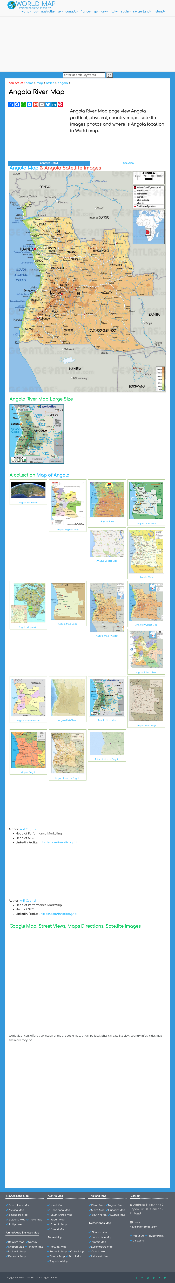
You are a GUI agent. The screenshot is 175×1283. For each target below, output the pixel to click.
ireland (159, 11)
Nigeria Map (116, 1205)
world (25, 11)
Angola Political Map (146, 672)
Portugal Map (58, 1247)
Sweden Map (16, 1247)
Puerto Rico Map (102, 1237)
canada (71, 11)
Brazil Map (75, 1256)
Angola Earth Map (28, 502)
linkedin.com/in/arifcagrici (58, 842)
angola (63, 83)
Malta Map (98, 1210)
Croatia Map (98, 1251)
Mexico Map (16, 1210)
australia (47, 11)
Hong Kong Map (60, 1210)
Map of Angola (53, 475)
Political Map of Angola (107, 759)
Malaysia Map (17, 1251)
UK (59, 11)
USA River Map (26, 1165)
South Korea (99, 1215)
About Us (138, 1236)
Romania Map (58, 1251)
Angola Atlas (107, 521)
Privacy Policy (156, 1236)
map (40, 83)
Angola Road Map (146, 725)
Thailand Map (97, 1196)
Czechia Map (58, 1224)
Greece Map (57, 1256)
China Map (98, 1205)
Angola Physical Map (146, 625)
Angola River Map (107, 720)
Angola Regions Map (67, 529)
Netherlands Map (100, 1223)
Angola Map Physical (107, 636)
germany (100, 11)
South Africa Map (19, 1205)
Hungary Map (116, 1210)
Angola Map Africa (28, 627)
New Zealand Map (17, 1196)
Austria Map (55, 1196)
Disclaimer (139, 1240)
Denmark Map (17, 1256)
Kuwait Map (99, 1242)
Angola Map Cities (67, 624)
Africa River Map (27, 1171)
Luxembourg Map (102, 1247)
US (35, 11)
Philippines (16, 1224)
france (85, 11)
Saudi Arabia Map (61, 1215)
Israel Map (56, 1205)
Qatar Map (77, 1251)
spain (125, 11)
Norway (32, 1242)
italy (114, 11)
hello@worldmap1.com (143, 1227)
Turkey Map (55, 1237)
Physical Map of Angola (67, 778)
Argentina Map (59, 1261)
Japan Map (57, 1219)
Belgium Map (16, 1242)
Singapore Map (18, 1215)
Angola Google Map (107, 561)
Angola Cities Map (146, 523)
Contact (135, 1196)
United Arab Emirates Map (22, 1232)
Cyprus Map (117, 1215)
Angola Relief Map (67, 720)
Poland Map (57, 1229)
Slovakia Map (100, 1232)
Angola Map (24, 168)
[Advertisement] (87, 43)
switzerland (141, 11)
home (29, 83)
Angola (21, 1057)
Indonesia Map (100, 1256)
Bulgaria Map (17, 1219)
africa (50, 83)
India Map (36, 1219)
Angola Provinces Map (28, 720)
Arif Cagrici (28, 829)
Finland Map (35, 1247)
